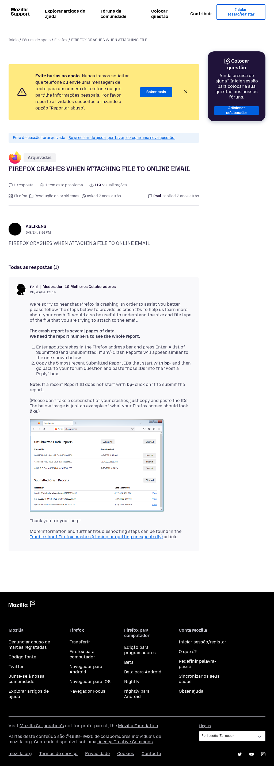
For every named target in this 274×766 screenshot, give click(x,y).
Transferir (80, 641)
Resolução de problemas (57, 196)
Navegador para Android (86, 669)
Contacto (151, 753)
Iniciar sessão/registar (240, 12)
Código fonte (22, 656)
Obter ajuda (191, 691)
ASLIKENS (36, 226)
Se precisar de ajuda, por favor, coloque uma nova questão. (121, 137)
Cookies (125, 753)
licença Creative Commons (125, 741)
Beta (129, 662)
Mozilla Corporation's (42, 725)
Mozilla (22, 605)
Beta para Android (142, 671)
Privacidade (97, 753)
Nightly (131, 681)
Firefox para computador (82, 654)
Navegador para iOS (90, 681)
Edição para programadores (140, 650)
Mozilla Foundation (138, 725)
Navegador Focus (87, 691)
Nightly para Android (137, 694)
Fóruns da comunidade (113, 14)
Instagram (263, 754)
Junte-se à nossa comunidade (26, 679)
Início (13, 40)
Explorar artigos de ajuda (65, 14)
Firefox (60, 40)
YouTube (251, 754)
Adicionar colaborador (236, 110)
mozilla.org (20, 753)
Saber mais (156, 92)
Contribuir (201, 13)
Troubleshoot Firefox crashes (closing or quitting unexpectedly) (96, 536)
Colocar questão (159, 14)
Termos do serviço (58, 753)
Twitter (16, 666)
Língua (205, 726)
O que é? (188, 651)
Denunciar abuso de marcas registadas (29, 644)
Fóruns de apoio (36, 40)
